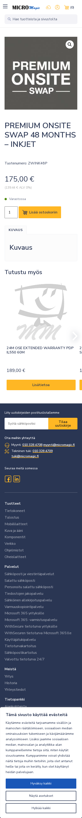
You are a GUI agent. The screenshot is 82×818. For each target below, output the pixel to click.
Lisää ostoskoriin (43, 212)
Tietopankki (15, 699)
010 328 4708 (32, 445)
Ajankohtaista (16, 706)
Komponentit (15, 537)
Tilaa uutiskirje (63, 423)
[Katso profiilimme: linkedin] (16, 479)
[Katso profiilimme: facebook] (8, 479)
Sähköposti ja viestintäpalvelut (29, 573)
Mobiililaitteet (16, 524)
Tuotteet (13, 503)
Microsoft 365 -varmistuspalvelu (31, 619)
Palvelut (12, 566)
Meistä (10, 669)
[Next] (72, 336)
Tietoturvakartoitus (20, 646)
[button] (5, 6)
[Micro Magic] (26, 7)
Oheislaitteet (15, 556)
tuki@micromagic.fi (25, 456)
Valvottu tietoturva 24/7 (25, 659)
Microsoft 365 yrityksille (24, 613)
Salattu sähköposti (20, 580)
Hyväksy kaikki (41, 783)
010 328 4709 (43, 451)
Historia (11, 683)
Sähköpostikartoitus (21, 652)
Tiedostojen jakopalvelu (24, 593)
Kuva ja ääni (14, 530)
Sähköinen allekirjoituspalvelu (28, 600)
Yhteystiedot (15, 689)
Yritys (9, 676)
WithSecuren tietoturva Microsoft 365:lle (38, 633)
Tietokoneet (15, 510)
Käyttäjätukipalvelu (20, 639)
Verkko (10, 543)
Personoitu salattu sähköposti (29, 586)
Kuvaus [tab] (16, 230)
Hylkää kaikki (41, 808)
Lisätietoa (41, 384)
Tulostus (12, 517)
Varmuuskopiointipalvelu (24, 606)
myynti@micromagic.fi (59, 445)
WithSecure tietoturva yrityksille (31, 626)
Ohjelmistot (14, 550)
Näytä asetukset (41, 796)
